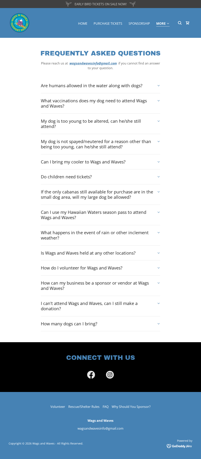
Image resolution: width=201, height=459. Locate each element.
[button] (163, 23)
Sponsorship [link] (139, 23)
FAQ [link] (106, 407)
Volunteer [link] (57, 407)
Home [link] (82, 23)
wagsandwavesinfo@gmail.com (93, 63)
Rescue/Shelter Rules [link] (84, 407)
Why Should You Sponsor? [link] (131, 407)
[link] (19, 22)
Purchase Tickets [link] (108, 23)
